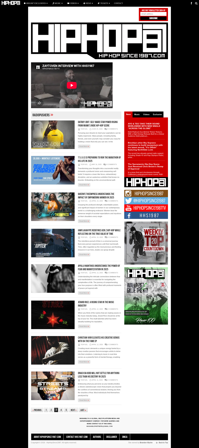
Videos (73, 3)
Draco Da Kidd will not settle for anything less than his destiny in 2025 (98, 374)
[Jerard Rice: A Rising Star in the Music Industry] (53, 314)
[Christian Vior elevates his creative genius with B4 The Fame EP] (53, 350)
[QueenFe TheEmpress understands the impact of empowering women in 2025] (53, 206)
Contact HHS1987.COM (77, 437)
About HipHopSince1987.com (47, 437)
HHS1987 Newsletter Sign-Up (153, 10)
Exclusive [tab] (157, 114)
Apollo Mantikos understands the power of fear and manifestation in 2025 (99, 267)
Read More (84, 146)
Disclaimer (111, 437)
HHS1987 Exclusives (36, 3)
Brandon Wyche (146, 443)
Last (83, 410)
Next (73, 410)
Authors (97, 437)
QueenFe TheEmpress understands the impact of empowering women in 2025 (96, 195)
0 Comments (112, 129)
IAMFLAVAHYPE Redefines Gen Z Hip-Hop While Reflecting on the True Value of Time (99, 232)
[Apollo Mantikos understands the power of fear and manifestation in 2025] (53, 278)
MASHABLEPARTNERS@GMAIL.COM (99, 426)
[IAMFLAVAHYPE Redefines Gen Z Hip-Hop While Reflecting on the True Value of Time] (53, 243)
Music (58, 3)
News (88, 3)
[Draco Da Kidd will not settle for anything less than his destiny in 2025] (53, 385)
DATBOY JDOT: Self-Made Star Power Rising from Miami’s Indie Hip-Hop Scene (98, 123)
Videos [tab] (146, 114)
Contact (118, 3)
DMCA (124, 437)
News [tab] (128, 114)
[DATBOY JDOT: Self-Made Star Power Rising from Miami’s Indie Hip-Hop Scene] (53, 134)
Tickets (104, 3)
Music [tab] (137, 114)
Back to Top (163, 443)
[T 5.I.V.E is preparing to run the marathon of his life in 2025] (53, 170)
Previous (37, 410)
